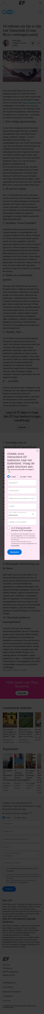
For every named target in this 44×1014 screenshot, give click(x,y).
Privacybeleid (15, 545)
